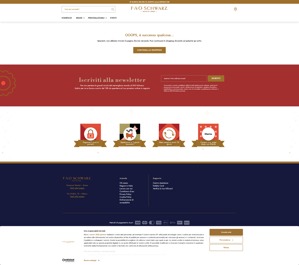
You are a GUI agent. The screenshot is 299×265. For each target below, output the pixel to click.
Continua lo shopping (149, 50)
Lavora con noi (126, 188)
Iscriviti (216, 78)
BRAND (79, 18)
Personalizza (225, 240)
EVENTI (113, 18)
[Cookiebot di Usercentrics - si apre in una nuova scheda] (68, 260)
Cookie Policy (125, 197)
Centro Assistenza (160, 183)
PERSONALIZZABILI (96, 18)
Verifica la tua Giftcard (163, 188)
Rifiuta (226, 248)
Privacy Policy (125, 194)
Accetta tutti (226, 232)
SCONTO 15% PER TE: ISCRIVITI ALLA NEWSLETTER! (151, 2)
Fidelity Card (158, 185)
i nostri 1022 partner (97, 235)
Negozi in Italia (126, 185)
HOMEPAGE (67, 18)
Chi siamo (124, 183)
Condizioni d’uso (127, 191)
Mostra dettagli (90, 260)
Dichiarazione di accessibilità (126, 201)
